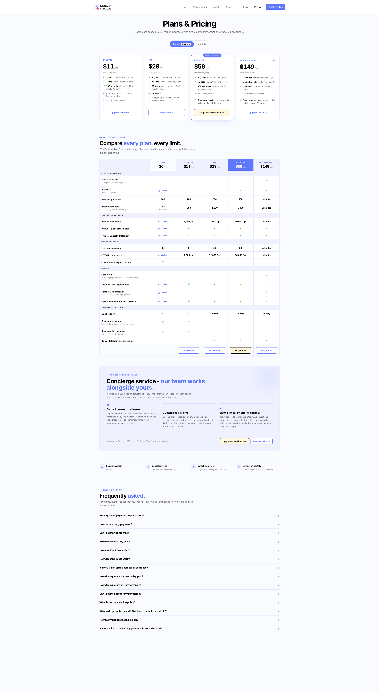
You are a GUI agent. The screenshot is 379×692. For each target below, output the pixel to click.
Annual (181, 44)
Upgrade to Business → (234, 441)
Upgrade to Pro (166, 112)
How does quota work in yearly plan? (120, 584)
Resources (231, 7)
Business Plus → (261, 441)
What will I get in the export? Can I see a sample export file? (132, 611)
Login (245, 7)
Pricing (257, 7)
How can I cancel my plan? (114, 541)
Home (184, 7)
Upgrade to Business (212, 112)
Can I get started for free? (114, 532)
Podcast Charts (199, 7)
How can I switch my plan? (114, 550)
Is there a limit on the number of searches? (123, 567)
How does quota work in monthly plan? (121, 576)
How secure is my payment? (115, 524)
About (216, 7)
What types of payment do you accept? (121, 515)
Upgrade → (188, 350)
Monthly (202, 44)
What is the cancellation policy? (117, 602)
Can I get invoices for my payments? (120, 593)
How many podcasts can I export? (118, 619)
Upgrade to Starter (121, 112)
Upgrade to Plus (258, 112)
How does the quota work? (114, 558)
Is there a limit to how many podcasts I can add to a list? (130, 628)
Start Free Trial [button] (276, 6)
